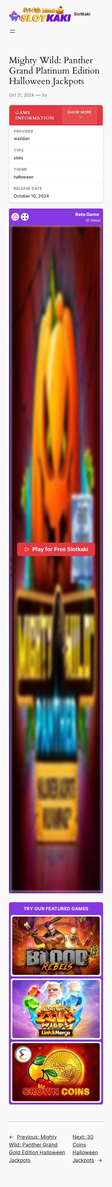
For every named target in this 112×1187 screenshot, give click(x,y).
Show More (79, 112)
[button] (56, 558)
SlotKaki (82, 13)
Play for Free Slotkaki (60, 549)
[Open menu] (12, 31)
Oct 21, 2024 (21, 94)
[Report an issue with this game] (15, 217)
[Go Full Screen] (25, 217)
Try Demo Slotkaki (56, 946)
